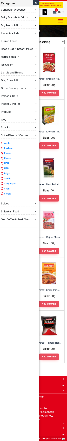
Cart (60, 11)
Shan (7, 188)
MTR (6, 168)
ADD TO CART (49, 93)
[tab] (18, 3)
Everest (8, 153)
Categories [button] (8, 3)
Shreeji (7, 193)
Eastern (8, 148)
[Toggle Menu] (60, 20)
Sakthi (7, 178)
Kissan (7, 158)
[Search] (45, 12)
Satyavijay (10, 183)
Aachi (7, 143)
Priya (7, 173)
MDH (6, 163)
